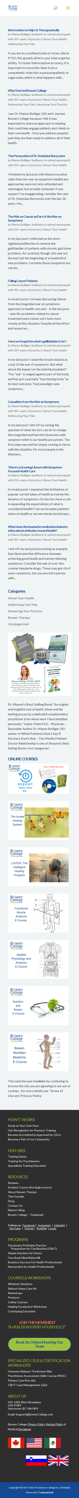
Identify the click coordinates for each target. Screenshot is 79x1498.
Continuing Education (21, 1311)
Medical (19, 1429)
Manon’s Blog (16, 1210)
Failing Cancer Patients (23, 281)
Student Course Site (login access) (30, 1187)
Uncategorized (18, 624)
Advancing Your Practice (51, 104)
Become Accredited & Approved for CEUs (34, 1134)
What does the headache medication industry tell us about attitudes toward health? (38, 528)
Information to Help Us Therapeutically (33, 30)
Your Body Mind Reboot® (24, 1257)
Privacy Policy (31, 1096)
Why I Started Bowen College (27, 90)
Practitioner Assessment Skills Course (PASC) (37, 1375)
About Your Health (55, 39)
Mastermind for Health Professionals (31, 1266)
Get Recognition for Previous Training (32, 1130)
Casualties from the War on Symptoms (33, 402)
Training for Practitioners (24, 1161)
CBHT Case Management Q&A (27, 1385)
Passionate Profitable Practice (27, 1245)
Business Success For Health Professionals (35, 1262)
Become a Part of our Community (29, 1139)
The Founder (16, 1196)
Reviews (13, 1183)
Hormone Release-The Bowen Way (30, 1371)
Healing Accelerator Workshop (27, 1306)
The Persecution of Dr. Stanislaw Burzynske (36, 156)
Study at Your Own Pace (23, 1125)
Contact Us (15, 1205)
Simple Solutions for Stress (25, 1253)
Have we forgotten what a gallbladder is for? (37, 341)
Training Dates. (17, 1156)
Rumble (41, 1228)
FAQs (11, 1201)
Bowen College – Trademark (26, 1214)
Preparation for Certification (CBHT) (34, 1248)
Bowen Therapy (19, 617)
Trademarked (45, 1492)
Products (14, 1297)
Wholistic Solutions (20, 1284)
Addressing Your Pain (21, 44)
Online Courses (18, 1302)
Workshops (15, 1293)
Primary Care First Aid (21, 1380)
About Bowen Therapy (22, 1192)
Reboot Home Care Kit (22, 1288)
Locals (52, 1228)
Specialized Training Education (27, 1165)
